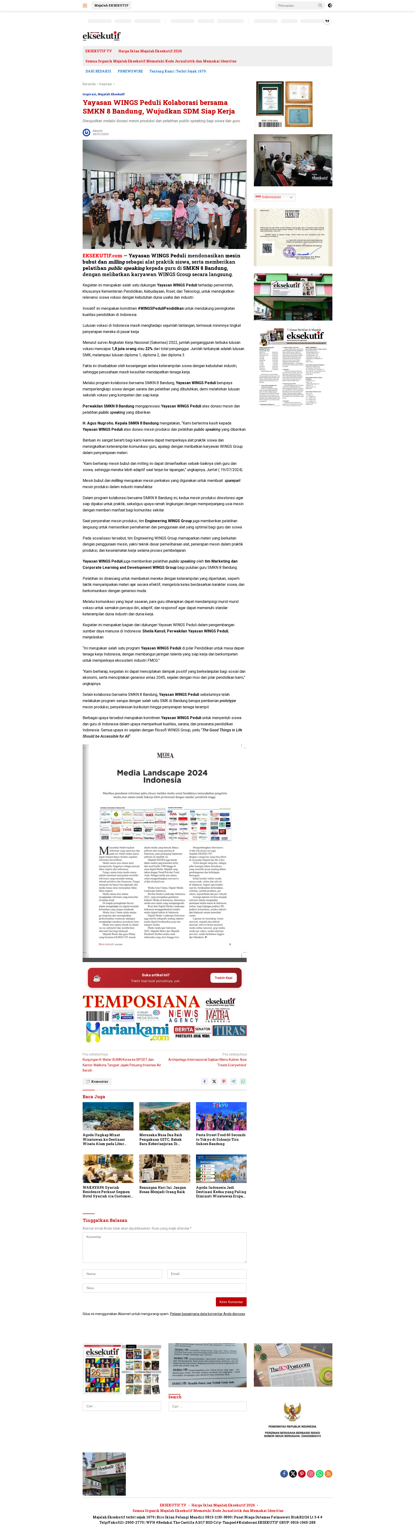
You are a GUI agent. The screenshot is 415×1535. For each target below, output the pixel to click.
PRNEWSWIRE (130, 71)
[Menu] (86, 5)
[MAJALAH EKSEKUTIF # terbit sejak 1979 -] (104, 1474)
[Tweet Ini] (214, 1081)
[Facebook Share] (204, 1081)
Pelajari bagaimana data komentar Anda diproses (207, 1314)
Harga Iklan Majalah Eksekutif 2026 (150, 51)
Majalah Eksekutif (111, 94)
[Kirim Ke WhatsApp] (243, 1081)
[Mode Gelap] (330, 5)
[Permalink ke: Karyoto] (86, 132)
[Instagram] (311, 1474)
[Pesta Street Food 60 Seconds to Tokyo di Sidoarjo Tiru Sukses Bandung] (221, 1116)
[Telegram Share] (233, 1081)
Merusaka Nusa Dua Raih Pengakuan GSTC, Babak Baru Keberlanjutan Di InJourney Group (160, 1139)
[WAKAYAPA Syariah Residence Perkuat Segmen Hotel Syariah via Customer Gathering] (108, 1168)
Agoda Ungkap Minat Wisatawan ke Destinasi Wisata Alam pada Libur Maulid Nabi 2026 (104, 1139)
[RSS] (328, 1474)
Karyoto (98, 131)
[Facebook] (284, 1474)
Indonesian (271, 197)
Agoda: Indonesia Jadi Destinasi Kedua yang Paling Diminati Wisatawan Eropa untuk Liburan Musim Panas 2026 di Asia (221, 1192)
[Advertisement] (165, 1001)
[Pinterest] (302, 1474)
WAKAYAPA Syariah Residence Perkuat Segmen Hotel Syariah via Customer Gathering (107, 1192)
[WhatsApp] (319, 1474)
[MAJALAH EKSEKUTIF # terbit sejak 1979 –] (102, 36)
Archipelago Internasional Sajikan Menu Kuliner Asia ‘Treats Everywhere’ (207, 1059)
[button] (320, 5)
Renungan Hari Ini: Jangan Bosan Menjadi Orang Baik (162, 1189)
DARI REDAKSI (98, 71)
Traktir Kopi (223, 978)
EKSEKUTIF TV (98, 51)
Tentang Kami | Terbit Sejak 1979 (177, 71)
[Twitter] (293, 1474)
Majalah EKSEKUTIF (111, 5)
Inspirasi (89, 94)
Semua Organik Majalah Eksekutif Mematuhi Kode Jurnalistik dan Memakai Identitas (160, 61)
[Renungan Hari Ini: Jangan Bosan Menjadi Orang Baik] (164, 1168)
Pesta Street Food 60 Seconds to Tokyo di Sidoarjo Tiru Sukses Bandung (220, 1139)
